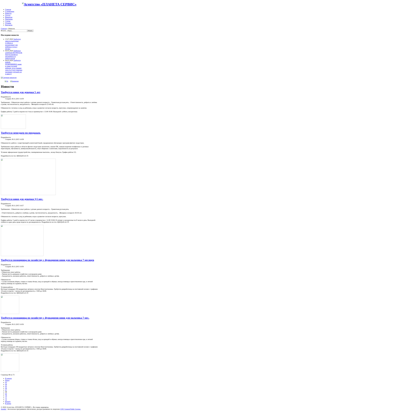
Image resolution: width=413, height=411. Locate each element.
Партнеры (9, 19)
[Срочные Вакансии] (9, 77)
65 (6, 386)
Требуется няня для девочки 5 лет (20, 92)
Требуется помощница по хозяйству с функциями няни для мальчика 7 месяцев (47, 260)
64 (6, 384)
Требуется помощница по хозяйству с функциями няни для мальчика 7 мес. (45, 317)
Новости (8, 13)
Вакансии (8, 17)
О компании (9, 11)
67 (6, 390)
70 (6, 396)
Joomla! (3, 409)
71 (6, 398)
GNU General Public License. (70, 409)
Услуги (7, 15)
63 (6, 382)
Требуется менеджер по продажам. (21, 132)
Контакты (8, 25)
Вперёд (8, 402)
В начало (8, 378)
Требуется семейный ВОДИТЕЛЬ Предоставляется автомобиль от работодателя (13, 54)
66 (6, 388)
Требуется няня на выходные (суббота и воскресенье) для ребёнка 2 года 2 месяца (13, 44)
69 (6, 394)
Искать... (4, 31)
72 (6, 400)
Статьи (7, 21)
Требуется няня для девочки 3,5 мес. (22, 199)
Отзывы (8, 23)
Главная (8, 9)
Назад (7, 380)
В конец (8, 403)
